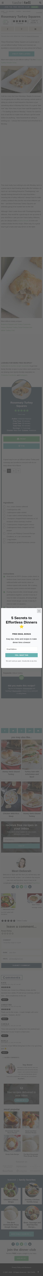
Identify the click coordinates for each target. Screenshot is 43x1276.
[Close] (39, 611)
